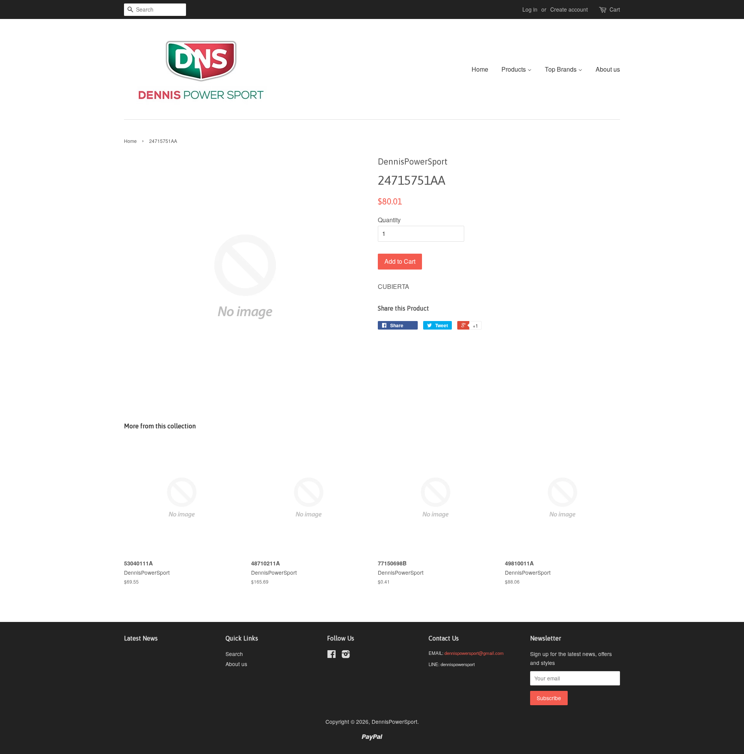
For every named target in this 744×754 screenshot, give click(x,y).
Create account (569, 9)
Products (514, 69)
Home (480, 69)
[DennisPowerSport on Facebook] (331, 655)
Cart (615, 9)
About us (608, 69)
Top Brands (561, 69)
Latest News (141, 638)
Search (234, 654)
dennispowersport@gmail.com (474, 653)
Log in (529, 9)
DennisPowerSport (394, 721)
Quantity (389, 219)
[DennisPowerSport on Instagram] (345, 655)
